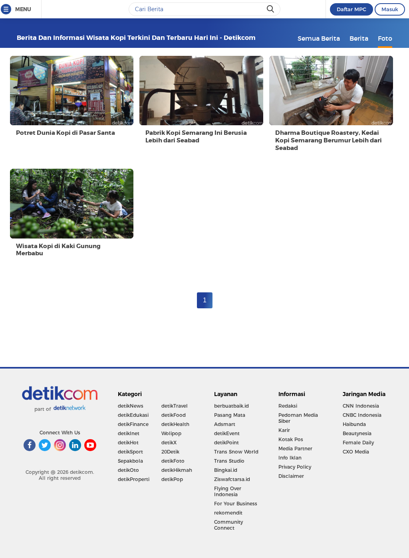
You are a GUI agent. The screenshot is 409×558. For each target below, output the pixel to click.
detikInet (128, 433)
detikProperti (133, 479)
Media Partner (295, 449)
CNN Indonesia (361, 406)
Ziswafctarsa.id (232, 479)
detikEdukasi (133, 415)
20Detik (170, 452)
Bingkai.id (225, 470)
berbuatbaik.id (231, 406)
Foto (385, 38)
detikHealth (175, 424)
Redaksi (287, 406)
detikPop (172, 479)
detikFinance (133, 424)
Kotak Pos (290, 439)
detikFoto (173, 461)
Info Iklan (290, 458)
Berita (358, 38)
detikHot (128, 443)
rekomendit (228, 513)
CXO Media (356, 452)
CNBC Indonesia (362, 415)
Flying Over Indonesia (227, 491)
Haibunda (354, 424)
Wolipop (171, 433)
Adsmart (224, 424)
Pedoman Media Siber (298, 418)
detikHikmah (176, 470)
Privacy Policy (294, 467)
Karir (284, 430)
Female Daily (358, 443)
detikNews (130, 406)
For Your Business (235, 504)
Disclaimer (291, 476)
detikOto (128, 470)
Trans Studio (229, 461)
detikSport (130, 452)
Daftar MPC (351, 9)
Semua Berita (319, 38)
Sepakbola (130, 461)
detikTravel (174, 406)
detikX (169, 443)
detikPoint (226, 443)
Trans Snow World (236, 452)
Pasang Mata (229, 415)
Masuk (389, 9)
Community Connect (228, 525)
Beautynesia (357, 433)
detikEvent (227, 433)
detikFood (173, 415)
